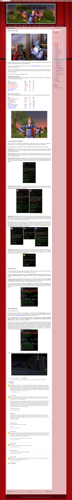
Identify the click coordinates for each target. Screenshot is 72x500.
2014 (56, 45)
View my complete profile (57, 87)
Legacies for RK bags (59, 73)
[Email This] (21, 378)
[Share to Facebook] (25, 378)
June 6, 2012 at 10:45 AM (14, 447)
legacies (22, 379)
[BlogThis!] (22, 378)
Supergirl (44, 379)
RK (32, 379)
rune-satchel (35, 379)
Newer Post (10, 491)
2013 (56, 47)
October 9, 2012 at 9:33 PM (15, 453)
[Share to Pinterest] (26, 378)
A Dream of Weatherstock (58, 65)
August (57, 55)
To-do (34, 25)
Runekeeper (40, 379)
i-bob (43, 497)
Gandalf (11, 379)
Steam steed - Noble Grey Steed (59, 63)
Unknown (12, 395)
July (56, 57)
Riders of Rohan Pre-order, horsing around (59, 68)
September (58, 54)
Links (30, 25)
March (57, 80)
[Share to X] (24, 378)
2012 (56, 48)
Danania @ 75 (51, 25)
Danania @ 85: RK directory (42, 25)
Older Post (48, 491)
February (57, 81)
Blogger (50, 497)
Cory (11, 383)
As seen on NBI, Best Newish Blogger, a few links (59, 70)
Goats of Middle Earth (23, 25)
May (56, 77)
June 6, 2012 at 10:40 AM (14, 439)
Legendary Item (27, 379)
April (56, 78)
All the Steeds (14, 25)
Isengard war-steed (17, 379)
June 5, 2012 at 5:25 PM (14, 419)
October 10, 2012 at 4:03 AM (15, 460)
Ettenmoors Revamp (60, 25)
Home (9, 25)
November (58, 51)
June (57, 58)
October (57, 52)
